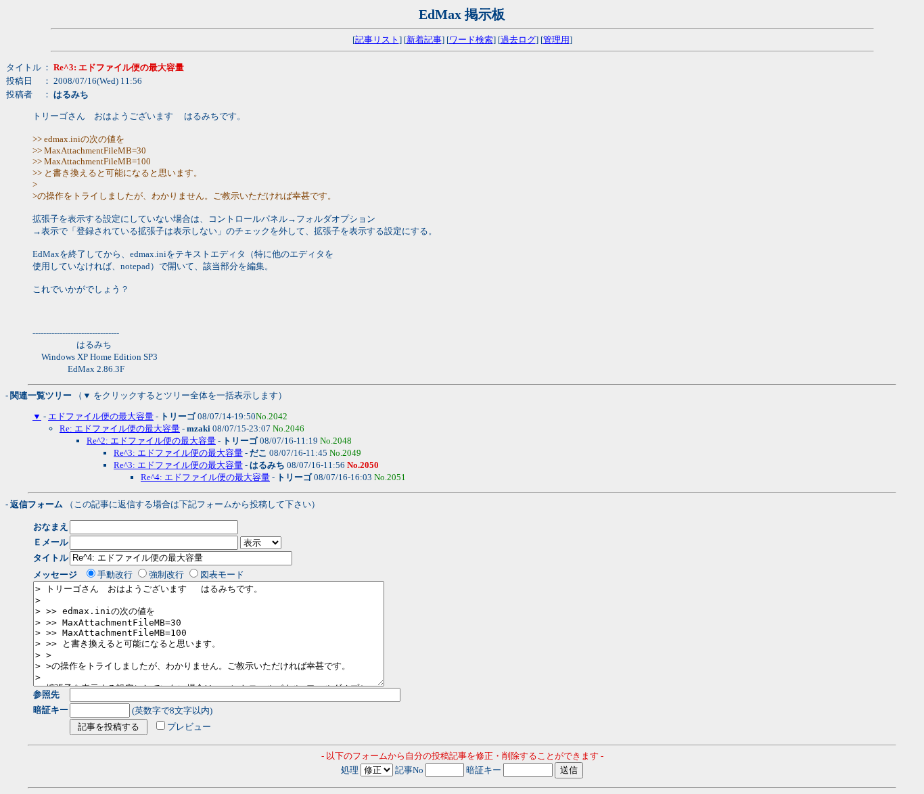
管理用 (556, 39)
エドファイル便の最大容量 (101, 416)
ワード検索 (471, 39)
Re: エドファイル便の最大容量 (120, 428)
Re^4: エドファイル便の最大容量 (205, 477)
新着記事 (424, 39)
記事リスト (377, 39)
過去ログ (518, 39)
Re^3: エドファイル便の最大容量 (178, 453)
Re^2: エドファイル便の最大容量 (151, 441)
